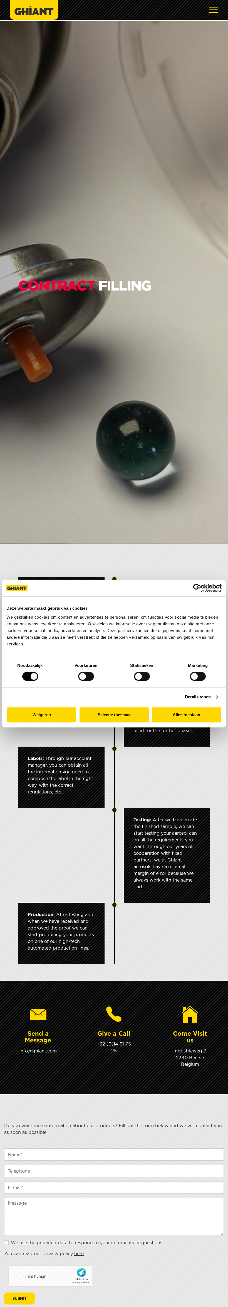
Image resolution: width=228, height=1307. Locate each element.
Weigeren (42, 714)
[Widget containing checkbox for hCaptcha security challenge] (50, 1276)
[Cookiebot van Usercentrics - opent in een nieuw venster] (197, 588)
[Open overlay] (213, 10)
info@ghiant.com (38, 1051)
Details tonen (198, 696)
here (79, 1253)
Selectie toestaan (114, 714)
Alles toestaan (186, 714)
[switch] (86, 676)
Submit (19, 1298)
